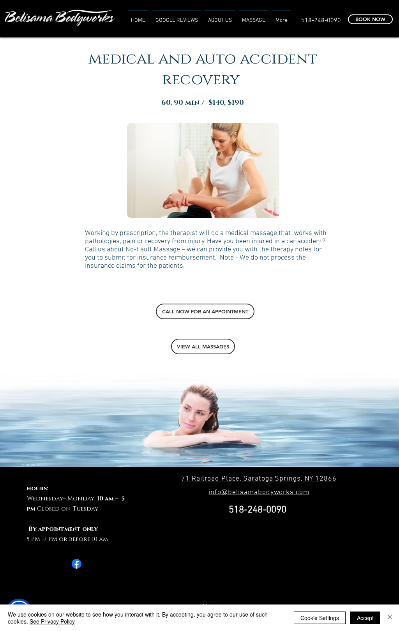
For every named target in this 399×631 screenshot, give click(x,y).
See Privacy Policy (52, 621)
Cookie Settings (319, 618)
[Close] (389, 618)
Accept (365, 618)
